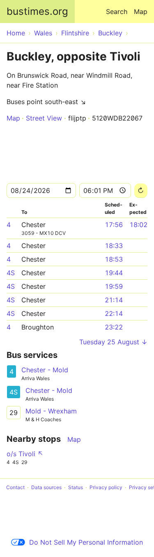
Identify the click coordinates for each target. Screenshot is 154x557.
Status (75, 487)
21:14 (114, 300)
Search (116, 11)
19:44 (114, 273)
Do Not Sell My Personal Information (86, 542)
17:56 (114, 224)
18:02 (138, 224)
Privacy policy (106, 487)
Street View (44, 118)
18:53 (114, 259)
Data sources (46, 487)
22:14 (114, 313)
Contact (15, 487)
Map (140, 11)
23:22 (114, 327)
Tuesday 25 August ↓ (113, 342)
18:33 (114, 245)
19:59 (114, 286)
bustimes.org (37, 11)
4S (11, 273)
